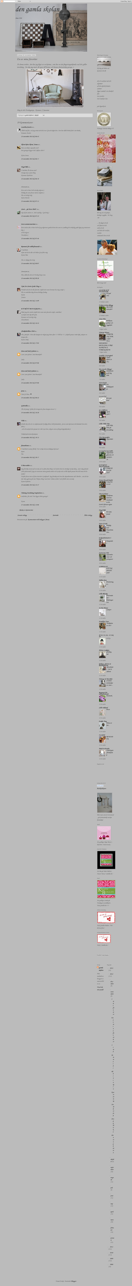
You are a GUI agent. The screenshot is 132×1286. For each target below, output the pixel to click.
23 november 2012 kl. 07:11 (30, 201)
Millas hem (102, 580)
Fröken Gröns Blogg (106, 305)
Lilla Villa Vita (104, 424)
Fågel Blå (24, 167)
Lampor (108, 610)
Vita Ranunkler (104, 437)
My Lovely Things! (105, 369)
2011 (111, 1247)
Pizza (108, 709)
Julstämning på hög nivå (109, 373)
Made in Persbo (104, 749)
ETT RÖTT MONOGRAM (30, 309)
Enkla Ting (103, 721)
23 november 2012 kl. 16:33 (30, 323)
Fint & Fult (103, 524)
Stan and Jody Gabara (28, 351)
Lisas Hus (102, 319)
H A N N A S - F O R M (106, 636)
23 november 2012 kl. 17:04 (30, 343)
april (111, 1212)
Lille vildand (103, 708)
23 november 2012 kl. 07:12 (30, 216)
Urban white (25, 465)
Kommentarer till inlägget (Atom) (38, 520)
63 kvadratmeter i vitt (105, 538)
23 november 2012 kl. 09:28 (30, 278)
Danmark (109, 696)
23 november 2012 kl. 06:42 (30, 137)
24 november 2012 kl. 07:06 (30, 363)
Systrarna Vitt (104, 553)
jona (22, 391)
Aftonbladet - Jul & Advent (109, 669)
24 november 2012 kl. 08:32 (30, 398)
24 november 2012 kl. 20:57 (30, 457)
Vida (22, 421)
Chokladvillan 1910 (27, 331)
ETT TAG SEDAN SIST (109, 570)
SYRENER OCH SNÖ (109, 470)
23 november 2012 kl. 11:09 (30, 301)
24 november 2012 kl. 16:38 (30, 413)
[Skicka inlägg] (43, 115)
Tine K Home (103, 494)
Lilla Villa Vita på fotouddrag (109, 428)
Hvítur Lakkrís (104, 650)
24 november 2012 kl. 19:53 (30, 438)
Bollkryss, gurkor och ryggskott (109, 323)
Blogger (73, 1281)
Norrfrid (102, 735)
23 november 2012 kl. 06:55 (30, 159)
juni (111, 1196)
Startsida (55, 515)
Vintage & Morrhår (105, 679)
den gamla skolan (37, 9)
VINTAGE (103, 383)
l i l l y (108, 638)
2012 (111, 974)
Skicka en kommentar (26, 510)
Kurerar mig (112, 1096)
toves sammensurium (28, 224)
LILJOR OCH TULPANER (104, 291)
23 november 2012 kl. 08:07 (30, 263)
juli (111, 1188)
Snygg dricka (112, 1125)
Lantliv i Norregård (105, 356)
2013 (111, 968)
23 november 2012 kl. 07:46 (30, 239)
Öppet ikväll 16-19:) (109, 359)
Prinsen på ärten (112, 1144)
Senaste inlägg (22, 515)
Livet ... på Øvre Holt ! (29, 209)
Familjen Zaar (104, 622)
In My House (103, 608)
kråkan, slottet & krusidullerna (105, 664)
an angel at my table (106, 451)
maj (111, 1204)
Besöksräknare (101, 789)
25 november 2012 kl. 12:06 (30, 505)
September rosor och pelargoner (109, 557)
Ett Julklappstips (109, 387)
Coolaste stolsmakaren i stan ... (109, 683)
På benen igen (112, 1080)
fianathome (25, 446)
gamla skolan (101, 969)
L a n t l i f (102, 397)
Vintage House (104, 333)
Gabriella (24, 406)
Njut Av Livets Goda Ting (30, 286)
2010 (111, 1253)
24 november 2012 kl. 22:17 (30, 485)
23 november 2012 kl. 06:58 (30, 179)
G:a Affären (103, 410)
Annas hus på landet (106, 480)
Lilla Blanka (103, 594)
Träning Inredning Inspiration (31, 493)
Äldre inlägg (88, 515)
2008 (111, 1264)
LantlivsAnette (26, 127)
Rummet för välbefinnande (30, 247)
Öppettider (109, 439)
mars (111, 1220)
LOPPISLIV (103, 567)
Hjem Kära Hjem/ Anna (29, 145)
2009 (111, 1259)
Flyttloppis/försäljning (109, 752)
